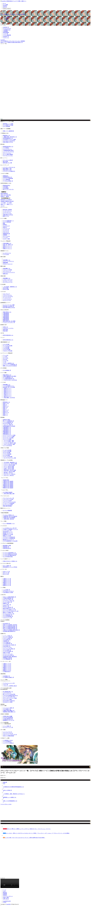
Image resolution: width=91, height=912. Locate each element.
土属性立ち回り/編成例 (8, 483)
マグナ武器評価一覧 (7, 643)
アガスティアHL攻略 (7, 350)
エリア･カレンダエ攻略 (8, 437)
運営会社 (5, 892)
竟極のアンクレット (7, 248)
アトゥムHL (5, 355)
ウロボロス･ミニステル (8, 328)
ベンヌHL (5, 356)
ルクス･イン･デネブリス (8, 261)
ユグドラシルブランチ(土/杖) (9, 502)
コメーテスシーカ (7, 271)
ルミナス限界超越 (7, 221)
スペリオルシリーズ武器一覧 (9, 644)
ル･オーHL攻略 (6, 455)
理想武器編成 (6, 32)
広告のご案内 (6, 897)
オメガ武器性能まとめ (8, 377)
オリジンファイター (7, 213)
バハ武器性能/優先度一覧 (8, 378)
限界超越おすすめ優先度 (6, 199)
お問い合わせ (6, 898)
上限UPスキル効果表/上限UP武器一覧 (11, 630)
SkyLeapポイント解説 (7, 702)
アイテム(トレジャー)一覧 (8, 683)
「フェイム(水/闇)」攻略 (8, 441)
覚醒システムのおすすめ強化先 (10, 365)
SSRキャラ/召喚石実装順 (8, 735)
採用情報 (5, 893)
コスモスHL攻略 (6, 349)
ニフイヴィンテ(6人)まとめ (9, 167)
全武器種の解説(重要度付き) (9, 631)
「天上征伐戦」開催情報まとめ (10, 462)
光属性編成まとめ (7, 432)
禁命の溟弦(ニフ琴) (7, 169)
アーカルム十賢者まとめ (8, 515)
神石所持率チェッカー (8, 531)
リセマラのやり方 (7, 692)
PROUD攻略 (5, 288)
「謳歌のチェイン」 (7, 391)
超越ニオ (5, 404)
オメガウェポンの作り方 (8, 655)
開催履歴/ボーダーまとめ (8, 720)
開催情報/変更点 (6, 185)
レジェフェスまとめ (7, 731)
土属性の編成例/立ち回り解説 (9, 376)
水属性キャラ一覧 (7, 580)
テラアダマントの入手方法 (9, 140)
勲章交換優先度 (4, 193)
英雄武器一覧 (6, 546)
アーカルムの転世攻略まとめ (9, 552)
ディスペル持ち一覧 (7, 602)
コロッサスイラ (6, 293)
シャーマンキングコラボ (8, 151)
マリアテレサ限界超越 (8, 178)
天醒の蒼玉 (8, 194)
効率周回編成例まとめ (8, 138)
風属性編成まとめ (7, 431)
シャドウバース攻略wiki (8, 742)
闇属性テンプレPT (7, 670)
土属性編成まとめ (7, 430)
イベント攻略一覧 (7, 726)
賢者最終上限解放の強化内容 (7, 201)
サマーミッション (7, 153)
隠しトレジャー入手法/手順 (9, 694)
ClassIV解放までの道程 (8, 592)
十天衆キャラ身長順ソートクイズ (10, 529)
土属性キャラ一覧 (7, 581)
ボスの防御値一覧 (7, 370)
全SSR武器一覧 (6, 623)
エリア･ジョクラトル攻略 (8, 436)
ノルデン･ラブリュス (7, 279)
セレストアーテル (7, 300)
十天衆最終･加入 (6, 29)
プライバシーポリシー (8, 896)
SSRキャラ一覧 (6, 571)
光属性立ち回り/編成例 (8, 486)
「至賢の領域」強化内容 (8, 518)
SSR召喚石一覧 (6, 676)
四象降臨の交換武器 (7, 657)
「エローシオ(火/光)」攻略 (9, 444)
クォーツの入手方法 (7, 445)
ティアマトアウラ (7, 297)
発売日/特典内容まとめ (8, 335)
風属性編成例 (6, 317)
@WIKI (4, 902)
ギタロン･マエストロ (7, 263)
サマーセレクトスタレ (8, 155)
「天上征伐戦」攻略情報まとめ (10, 286)
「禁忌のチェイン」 (7, 393)
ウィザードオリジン (7, 210)
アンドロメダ (6, 229)
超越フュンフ (10, 204)
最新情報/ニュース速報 (8, 123)
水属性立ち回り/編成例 (8, 482)
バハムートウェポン (7, 647)
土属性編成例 (6, 315)
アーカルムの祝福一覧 (8, 180)
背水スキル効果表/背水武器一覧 (10, 628)
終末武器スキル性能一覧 (8, 306)
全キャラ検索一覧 (7, 565)
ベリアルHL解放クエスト (8, 385)
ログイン (5, 7)
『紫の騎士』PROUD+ (8, 472)
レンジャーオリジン (7, 149)
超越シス (5, 408)
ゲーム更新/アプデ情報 (8, 125)
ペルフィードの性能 (7, 269)
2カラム (4, 8)
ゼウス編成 (9, 202)
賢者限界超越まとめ (7, 177)
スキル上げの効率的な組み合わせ (10, 695)
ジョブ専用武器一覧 (7, 659)
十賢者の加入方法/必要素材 (9, 517)
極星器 (7, 196)
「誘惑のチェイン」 (7, 392)
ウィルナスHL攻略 (7, 450)
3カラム (9, 8)
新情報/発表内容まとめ (8, 146)
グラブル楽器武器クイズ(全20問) (10, 541)
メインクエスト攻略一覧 (8, 707)
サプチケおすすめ (7, 28)
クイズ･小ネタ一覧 (7, 530)
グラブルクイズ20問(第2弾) (9, 537)
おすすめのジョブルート (8, 591)
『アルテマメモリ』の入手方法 (10, 380)
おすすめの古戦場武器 (8, 717)
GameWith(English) (7, 901)
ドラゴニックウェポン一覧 (9, 322)
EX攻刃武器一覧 (6, 646)
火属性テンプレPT (7, 663)
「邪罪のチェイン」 (7, 395)
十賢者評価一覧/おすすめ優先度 (10, 516)
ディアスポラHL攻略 (7, 345)
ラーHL (4, 361)
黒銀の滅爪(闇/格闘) (7, 505)
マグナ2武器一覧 (6, 642)
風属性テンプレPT (7, 667)
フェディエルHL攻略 (7, 456)
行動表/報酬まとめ (7, 243)
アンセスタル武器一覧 (8, 651)
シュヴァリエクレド (7, 299)
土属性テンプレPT (7, 666)
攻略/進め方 (5, 175)
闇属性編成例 (6, 319)
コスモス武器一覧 (7, 650)
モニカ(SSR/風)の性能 (8, 556)
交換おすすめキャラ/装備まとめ (10, 561)
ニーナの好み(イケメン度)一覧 (9, 528)
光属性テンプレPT (7, 668)
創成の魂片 (5, 330)
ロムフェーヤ (6, 231)
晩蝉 (4, 223)
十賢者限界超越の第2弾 (8, 150)
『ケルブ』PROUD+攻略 (8, 467)
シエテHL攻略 (6, 348)
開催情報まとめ (6, 135)
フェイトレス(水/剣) (7, 500)
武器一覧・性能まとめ (8, 244)
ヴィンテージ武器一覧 (8, 637)
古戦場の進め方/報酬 (7, 716)
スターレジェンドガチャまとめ (10, 734)
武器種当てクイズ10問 (8, 534)
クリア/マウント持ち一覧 (8, 600)
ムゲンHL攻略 (6, 344)
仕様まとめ (5, 326)
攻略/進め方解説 (6, 419)
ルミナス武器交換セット (8, 220)
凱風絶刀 (5, 224)
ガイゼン (3, 205)
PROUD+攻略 (6, 289)
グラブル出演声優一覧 (8, 616)
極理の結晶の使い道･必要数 (9, 321)
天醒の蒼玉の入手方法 (8, 214)
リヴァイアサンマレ (7, 295)
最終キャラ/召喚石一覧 (8, 612)
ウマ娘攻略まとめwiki (8, 740)
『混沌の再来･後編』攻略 (8, 493)
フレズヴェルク (6, 225)
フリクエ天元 (6, 254)
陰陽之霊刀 (5, 273)
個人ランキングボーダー (8, 189)
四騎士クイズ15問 (7, 535)
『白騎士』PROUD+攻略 (8, 468)
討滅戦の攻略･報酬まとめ (8, 710)
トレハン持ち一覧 (7, 604)
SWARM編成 (6, 188)
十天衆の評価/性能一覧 (8, 598)
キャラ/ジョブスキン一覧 (8, 613)
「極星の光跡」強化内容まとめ (10, 136)
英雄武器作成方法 (7, 548)
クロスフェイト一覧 (7, 617)
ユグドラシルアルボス (8, 296)
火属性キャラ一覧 (7, 578)
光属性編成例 (6, 318)
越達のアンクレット (7, 247)
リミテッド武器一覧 (7, 635)
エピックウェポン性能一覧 (9, 648)
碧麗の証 (3, 196)
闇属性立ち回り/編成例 (8, 487)
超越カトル (5, 411)
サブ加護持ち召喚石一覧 (8, 677)
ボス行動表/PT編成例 (7, 492)
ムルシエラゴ (6, 232)
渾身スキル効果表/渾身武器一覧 (10, 627)
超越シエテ (5, 407)
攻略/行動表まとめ (7, 312)
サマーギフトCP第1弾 (8, 160)
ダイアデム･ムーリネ (7, 282)
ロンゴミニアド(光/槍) (8, 504)
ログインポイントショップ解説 (10, 698)
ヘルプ (4, 891)
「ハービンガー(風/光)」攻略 (9, 442)
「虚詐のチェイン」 (7, 396)
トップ (4, 889)
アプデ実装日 (6, 147)
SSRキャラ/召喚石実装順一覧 (9, 596)
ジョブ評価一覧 (6, 589)
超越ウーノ (5, 415)
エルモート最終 (6, 238)
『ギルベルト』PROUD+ (8, 475)
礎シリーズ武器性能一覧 (8, 420)
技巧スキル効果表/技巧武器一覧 (10, 626)
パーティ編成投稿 (7, 35)
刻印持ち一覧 (6, 606)
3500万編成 (5, 186)
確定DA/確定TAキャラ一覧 (9, 608)
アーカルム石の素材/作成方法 (9, 555)
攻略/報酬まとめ (6, 260)
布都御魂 (5, 234)
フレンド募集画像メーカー (9, 523)
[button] (47, 21)
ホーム (4, 3)
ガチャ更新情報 (6, 126)
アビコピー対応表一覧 (8, 607)
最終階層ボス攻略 (7, 545)
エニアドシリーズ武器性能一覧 (10, 364)
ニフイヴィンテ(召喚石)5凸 (9, 171)
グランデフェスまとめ (8, 733)
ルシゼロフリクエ (7, 253)
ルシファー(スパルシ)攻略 (8, 304)
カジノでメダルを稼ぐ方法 (9, 696)
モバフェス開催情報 (7, 510)
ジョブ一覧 (5, 33)
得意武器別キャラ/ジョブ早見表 (10, 567)
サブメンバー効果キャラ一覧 (9, 609)
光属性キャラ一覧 (7, 583)
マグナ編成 (3, 202)
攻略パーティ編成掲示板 (8, 130)
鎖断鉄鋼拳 (5, 262)
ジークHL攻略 (6, 346)
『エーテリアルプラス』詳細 (9, 457)
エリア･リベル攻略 (7, 439)
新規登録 (5, 5)
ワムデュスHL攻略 (7, 451)
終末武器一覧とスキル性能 (9, 387)
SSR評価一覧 (6, 27)
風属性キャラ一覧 (7, 582)
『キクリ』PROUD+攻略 (8, 466)
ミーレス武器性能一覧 (8, 422)
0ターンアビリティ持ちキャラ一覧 (10, 611)
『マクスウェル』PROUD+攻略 (10, 463)
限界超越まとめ (6, 402)
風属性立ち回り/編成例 (8, 485)
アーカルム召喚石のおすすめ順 (10, 554)
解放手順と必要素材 (7, 209)
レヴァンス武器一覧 (7, 638)
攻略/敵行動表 (6, 479)
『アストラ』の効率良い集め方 (10, 685)
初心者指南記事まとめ (8, 691)
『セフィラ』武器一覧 (8, 424)
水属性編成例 (6, 314)
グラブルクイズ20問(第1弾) (9, 538)
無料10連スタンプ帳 (7, 162)
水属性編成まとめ (7, 428)
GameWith (8, 904)
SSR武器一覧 (6, 36)
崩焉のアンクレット (7, 245)
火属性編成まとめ (7, 427)
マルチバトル (6, 37)
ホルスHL (5, 359)
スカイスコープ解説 (7, 699)
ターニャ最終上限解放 (8, 154)
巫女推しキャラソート (8, 533)
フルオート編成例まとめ (8, 363)
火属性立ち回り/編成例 (8, 481)
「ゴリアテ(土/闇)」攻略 (8, 440)
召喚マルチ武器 (6, 652)
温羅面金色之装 (6, 233)
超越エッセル (6, 403)
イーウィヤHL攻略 (7, 454)
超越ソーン (3, 204)
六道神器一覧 (6, 641)
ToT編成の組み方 (7, 671)
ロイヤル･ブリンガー (7, 280)
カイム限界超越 (6, 179)
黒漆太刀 (5, 227)
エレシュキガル (6, 236)
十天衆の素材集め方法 (8, 718)
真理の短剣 (5, 329)
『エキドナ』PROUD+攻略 (9, 471)
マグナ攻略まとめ (7, 709)
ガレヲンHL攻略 (6, 452)
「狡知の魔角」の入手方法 (9, 397)
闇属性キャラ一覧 (7, 585)
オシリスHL (5, 358)
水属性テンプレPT (7, 665)
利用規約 (5, 894)
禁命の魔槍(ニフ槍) (7, 168)
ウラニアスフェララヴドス (9, 272)
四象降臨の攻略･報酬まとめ (9, 711)
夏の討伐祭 (5, 161)
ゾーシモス (5, 237)
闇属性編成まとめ (7, 433)
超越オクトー (6, 406)
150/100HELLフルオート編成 (9, 139)
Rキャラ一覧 (6, 574)
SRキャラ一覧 (6, 572)
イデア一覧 (5, 684)
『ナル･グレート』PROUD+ (9, 474)
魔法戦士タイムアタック (8, 539)
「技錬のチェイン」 (7, 388)
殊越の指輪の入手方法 (8, 142)
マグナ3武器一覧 (6, 639)
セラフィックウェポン (8, 653)
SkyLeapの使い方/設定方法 (9, 700)
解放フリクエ (6, 216)
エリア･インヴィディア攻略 (9, 435)
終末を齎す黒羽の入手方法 (9, 307)
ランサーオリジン (7, 212)
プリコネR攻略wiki (7, 741)
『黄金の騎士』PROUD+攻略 (9, 470)
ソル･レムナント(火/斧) (8, 499)
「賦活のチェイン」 (7, 389)
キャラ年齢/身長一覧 (7, 615)
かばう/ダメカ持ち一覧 (8, 599)
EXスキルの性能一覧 (7, 423)
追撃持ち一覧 (6, 603)
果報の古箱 (3, 194)
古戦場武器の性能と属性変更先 (10, 656)
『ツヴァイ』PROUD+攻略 (9, 465)
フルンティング (6, 228)
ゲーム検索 (5, 4)
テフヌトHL (5, 360)
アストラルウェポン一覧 (8, 498)
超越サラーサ (6, 412)
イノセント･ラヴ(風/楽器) (8, 503)
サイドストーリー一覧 (8, 727)
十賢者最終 (5, 31)
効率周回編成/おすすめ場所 (9, 426)
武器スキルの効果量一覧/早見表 (10, 624)
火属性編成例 (6, 313)
